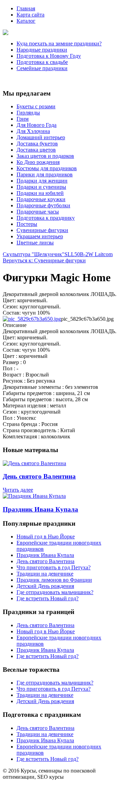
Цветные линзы (35, 242)
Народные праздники (42, 50)
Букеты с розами (36, 106)
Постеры (27, 224)
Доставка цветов (36, 150)
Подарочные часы (38, 212)
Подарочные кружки (41, 199)
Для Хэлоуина (33, 131)
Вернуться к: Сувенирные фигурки (44, 260)
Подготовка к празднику (46, 218)
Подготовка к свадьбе (42, 62)
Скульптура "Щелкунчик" (33, 254)
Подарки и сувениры (41, 187)
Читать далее (18, 490)
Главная (26, 8)
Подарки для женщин (42, 181)
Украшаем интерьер (40, 236)
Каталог (26, 21)
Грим (23, 119)
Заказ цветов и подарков (45, 156)
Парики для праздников (45, 174)
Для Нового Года (36, 125)
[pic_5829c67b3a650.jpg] (32, 319)
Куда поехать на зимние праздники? (59, 43)
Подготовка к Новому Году (49, 56)
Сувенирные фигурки (42, 230)
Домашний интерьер (41, 137)
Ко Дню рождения (38, 162)
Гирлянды (28, 113)
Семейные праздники (42, 68)
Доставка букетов (37, 143)
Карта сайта (30, 15)
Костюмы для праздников (47, 168)
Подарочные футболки (43, 205)
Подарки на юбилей (40, 193)
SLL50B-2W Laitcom (88, 254)
